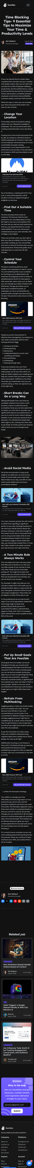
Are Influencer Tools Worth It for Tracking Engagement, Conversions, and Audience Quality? (16, 1064)
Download (5, 1166)
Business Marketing (17, 901)
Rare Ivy (11, 1027)
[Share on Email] (23, 914)
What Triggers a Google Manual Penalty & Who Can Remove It (15, 1020)
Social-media (8, 1058)
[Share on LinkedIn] (11, 914)
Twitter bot (22, 1160)
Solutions (4, 1160)
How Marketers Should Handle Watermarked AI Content (17, 978)
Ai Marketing (8, 974)
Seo (5, 1015)
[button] (29, 1163)
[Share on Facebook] (3, 914)
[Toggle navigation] (28, 5)
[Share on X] (7, 914)
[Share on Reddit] (19, 914)
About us (4, 1155)
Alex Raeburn (11, 41)
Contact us (5, 1157)
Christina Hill (12, 1072)
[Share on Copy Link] (27, 914)
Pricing (3, 1163)
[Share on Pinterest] (15, 914)
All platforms (22, 1163)
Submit (17, 1124)
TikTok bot (22, 1157)
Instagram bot (23, 1155)
